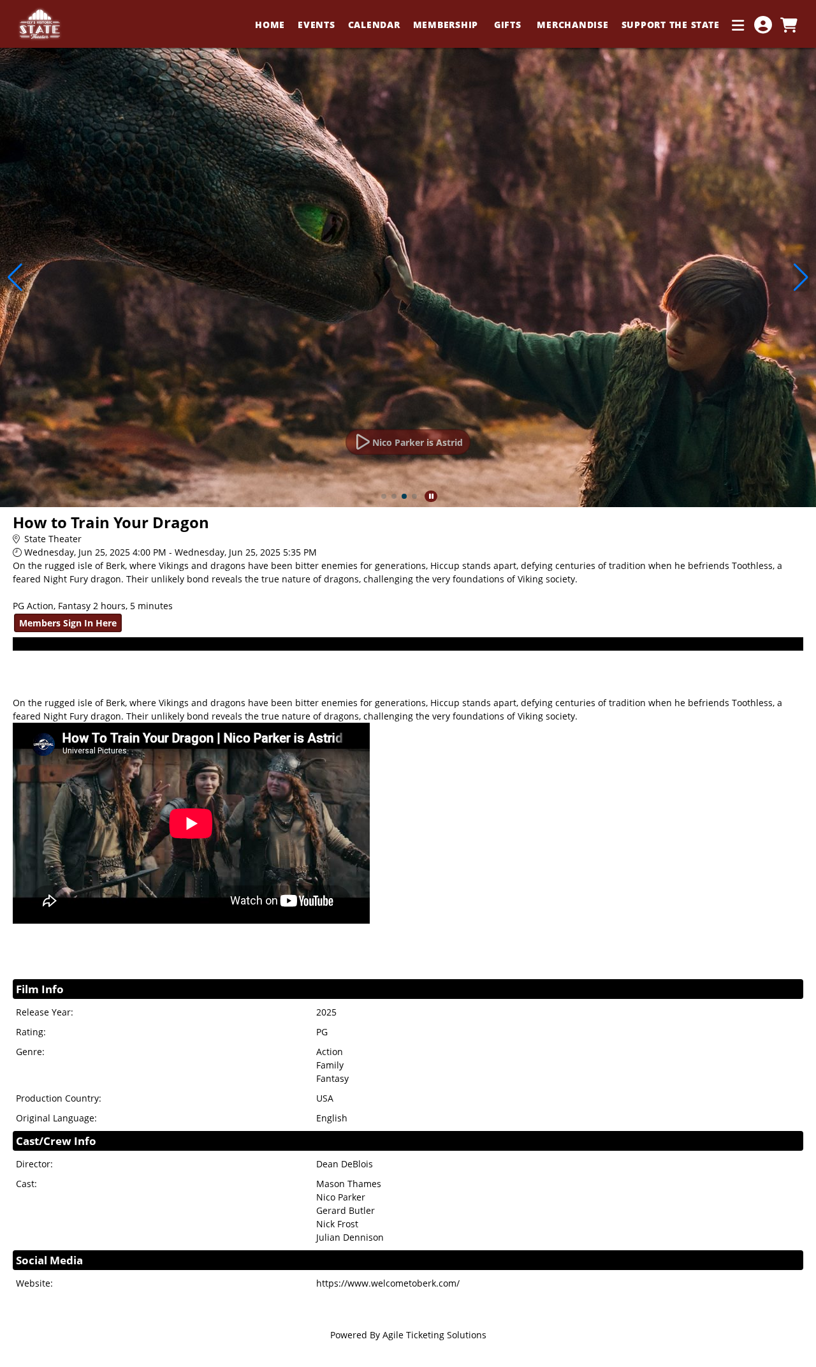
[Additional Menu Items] (738, 25)
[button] (383, 496)
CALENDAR (374, 24)
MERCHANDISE (572, 24)
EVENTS (316, 24)
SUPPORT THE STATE (671, 24)
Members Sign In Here (68, 623)
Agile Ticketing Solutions (434, 1335)
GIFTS (509, 24)
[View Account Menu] (763, 25)
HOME (270, 24)
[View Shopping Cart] (788, 25)
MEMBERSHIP (447, 24)
